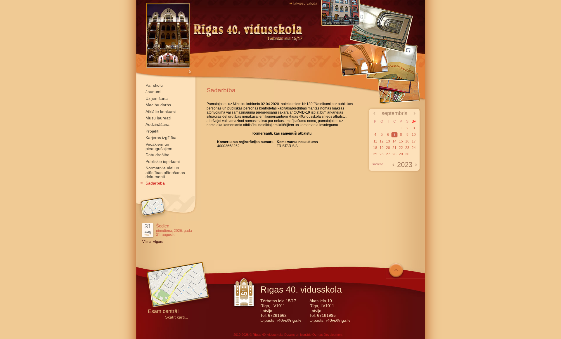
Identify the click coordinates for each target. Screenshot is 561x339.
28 (394, 154)
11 (375, 141)
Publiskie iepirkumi (163, 161)
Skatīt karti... (176, 317)
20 (388, 148)
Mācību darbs (158, 104)
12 (382, 141)
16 (407, 141)
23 (407, 148)
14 (394, 141)
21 (394, 148)
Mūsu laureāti (158, 118)
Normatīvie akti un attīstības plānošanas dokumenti (165, 172)
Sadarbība (155, 183)
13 (388, 141)
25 (375, 154)
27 (388, 154)
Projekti (152, 131)
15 (401, 141)
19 (382, 148)
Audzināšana (157, 124)
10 (414, 135)
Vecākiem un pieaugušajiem (159, 146)
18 (375, 148)
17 (414, 141)
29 (401, 154)
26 (382, 154)
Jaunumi (153, 91)
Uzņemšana (157, 98)
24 (414, 148)
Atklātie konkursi (161, 111)
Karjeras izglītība (161, 137)
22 (401, 148)
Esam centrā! (163, 311)
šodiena (377, 164)
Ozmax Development (327, 334)
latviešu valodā (305, 3)
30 (407, 154)
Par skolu (154, 85)
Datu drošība (157, 154)
